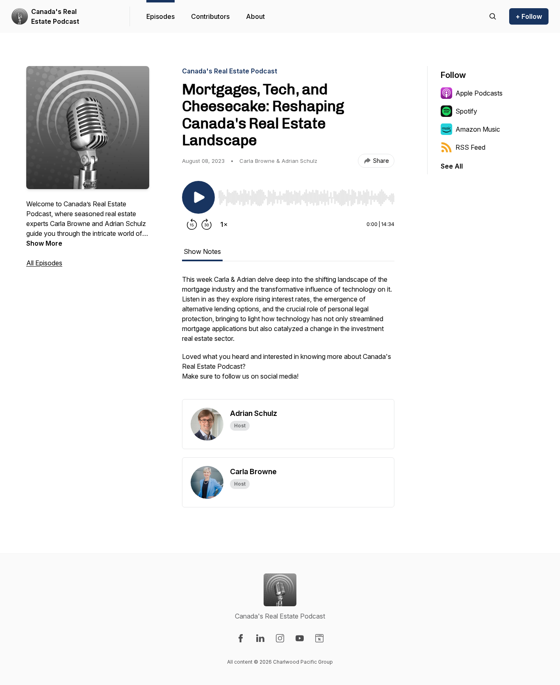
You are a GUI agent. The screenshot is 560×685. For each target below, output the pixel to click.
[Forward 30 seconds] (206, 224)
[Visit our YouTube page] (300, 638)
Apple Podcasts (479, 93)
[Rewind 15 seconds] (192, 224)
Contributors (210, 16)
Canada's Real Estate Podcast (55, 16)
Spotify (466, 111)
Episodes (160, 16)
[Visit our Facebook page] (241, 638)
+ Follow (529, 16)
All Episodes (44, 263)
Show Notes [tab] (202, 251)
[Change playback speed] (224, 224)
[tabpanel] (288, 336)
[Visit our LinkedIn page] (260, 638)
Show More (44, 243)
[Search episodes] (492, 16)
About (255, 16)
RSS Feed (470, 147)
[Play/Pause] (198, 197)
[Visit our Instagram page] (280, 638)
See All (452, 166)
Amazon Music (477, 129)
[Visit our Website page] (319, 638)
